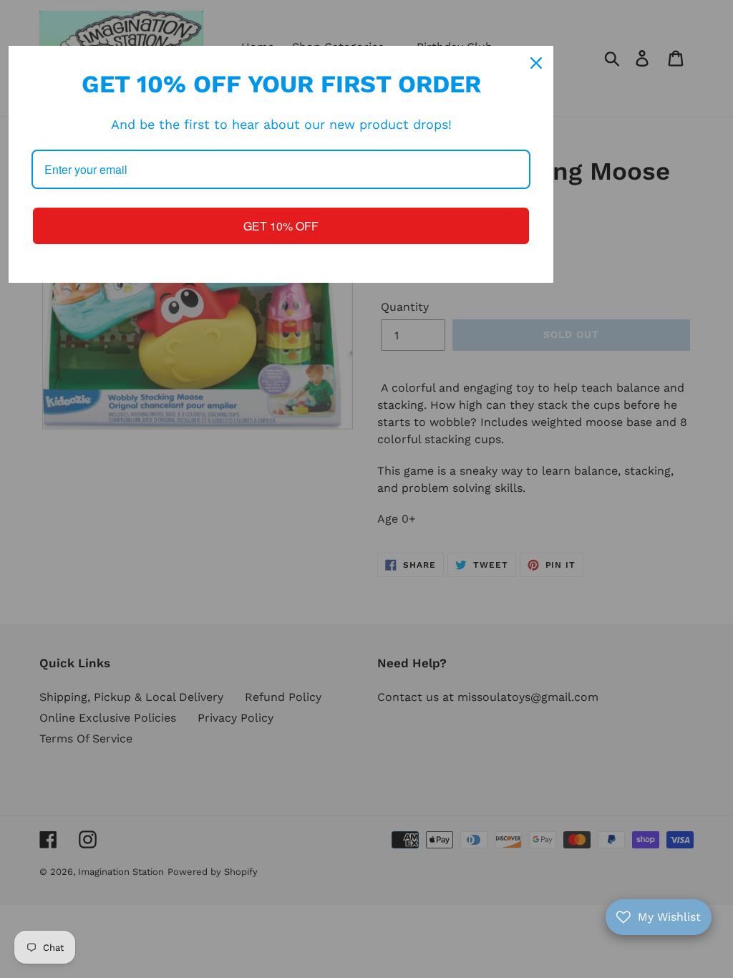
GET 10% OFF (281, 226)
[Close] (536, 63)
